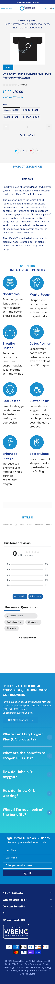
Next (33, 21)
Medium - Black (30, 110)
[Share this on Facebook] (23, 151)
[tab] (29, 608)
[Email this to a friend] (38, 151)
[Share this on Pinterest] (31, 151)
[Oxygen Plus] (27, 8)
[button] (27, 564)
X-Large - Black (31, 117)
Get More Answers (18, 720)
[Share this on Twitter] (16, 151)
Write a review (35, 596)
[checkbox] (11, 628)
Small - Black (11, 110)
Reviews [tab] (12, 607)
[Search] (45, 8)
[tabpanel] (27, 641)
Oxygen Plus (18, 961)
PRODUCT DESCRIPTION (27, 167)
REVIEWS (27, 179)
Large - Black (11, 117)
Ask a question (20, 596)
